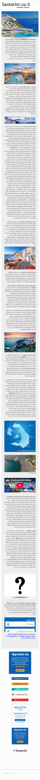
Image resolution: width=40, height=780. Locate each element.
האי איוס (26, 567)
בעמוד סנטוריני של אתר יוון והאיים (22, 59)
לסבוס (23, 638)
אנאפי (8, 552)
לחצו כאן (10, 327)
